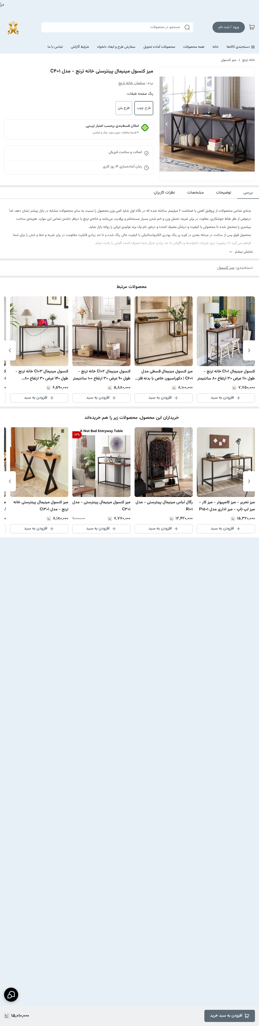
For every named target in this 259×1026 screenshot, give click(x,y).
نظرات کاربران (164, 192)
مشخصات (195, 192)
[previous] (249, 350)
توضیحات (223, 192)
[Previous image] (167, 124)
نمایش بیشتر (244, 252)
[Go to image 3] (211, 176)
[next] (10, 350)
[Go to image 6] (199, 176)
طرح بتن (124, 108)
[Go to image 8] (191, 176)
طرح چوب (144, 108)
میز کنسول (228, 60)
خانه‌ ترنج (248, 60)
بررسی (248, 192)
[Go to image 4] (207, 176)
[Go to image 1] (221, 176)
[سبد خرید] (252, 27)
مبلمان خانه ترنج (131, 83)
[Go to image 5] (203, 176)
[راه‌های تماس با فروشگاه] (11, 995)
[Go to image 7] (195, 176)
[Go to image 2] (215, 176)
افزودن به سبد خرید (226, 1016)
